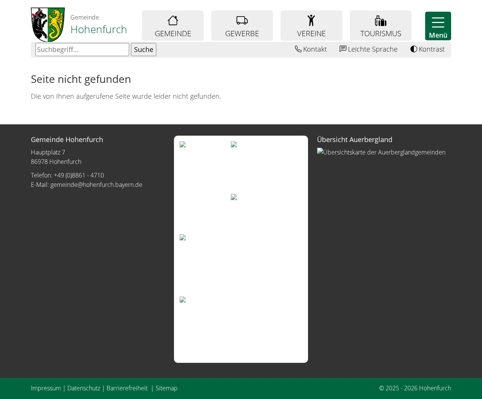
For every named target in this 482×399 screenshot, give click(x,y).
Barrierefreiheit (128, 388)
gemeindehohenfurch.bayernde (96, 184)
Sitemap (167, 388)
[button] (438, 26)
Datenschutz (83, 388)
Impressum (46, 388)
